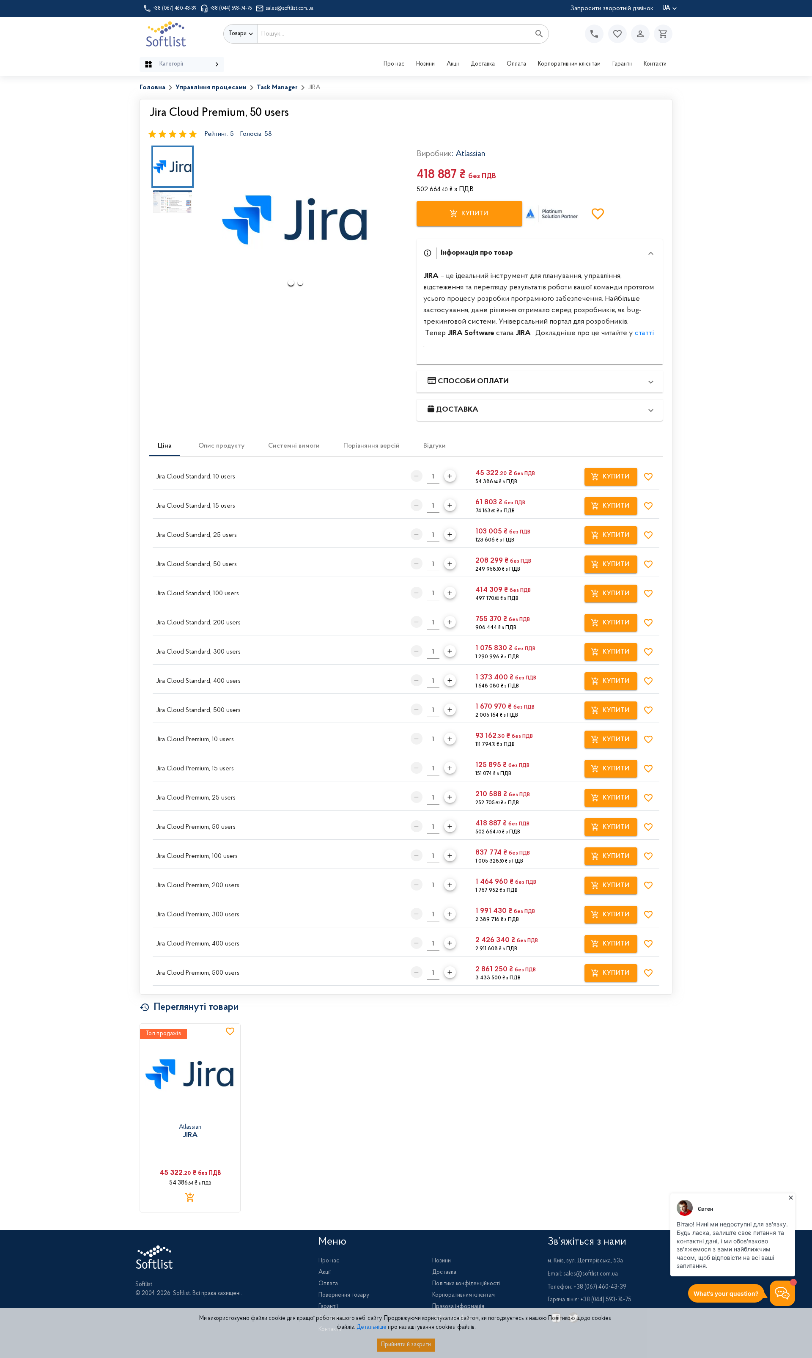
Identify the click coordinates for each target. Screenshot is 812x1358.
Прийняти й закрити (406, 1345)
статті (644, 333)
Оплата (516, 64)
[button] (617, 34)
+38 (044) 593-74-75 (231, 8)
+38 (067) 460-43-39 (175, 8)
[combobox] (394, 34)
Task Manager (277, 87)
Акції (453, 64)
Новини (425, 64)
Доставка (483, 64)
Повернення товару (343, 1295)
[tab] (164, 446)
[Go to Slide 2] (172, 201)
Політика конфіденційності (466, 1284)
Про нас (394, 64)
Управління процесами (211, 87)
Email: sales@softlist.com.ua (583, 1274)
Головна (152, 87)
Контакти (655, 64)
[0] (661, 34)
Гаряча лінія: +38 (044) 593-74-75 (589, 1300)
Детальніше (372, 1328)
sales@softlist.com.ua (289, 8)
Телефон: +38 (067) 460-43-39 (587, 1287)
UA (666, 8)
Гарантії (622, 64)
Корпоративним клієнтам (569, 64)
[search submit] (539, 34)
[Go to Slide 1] (172, 167)
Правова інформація (458, 1307)
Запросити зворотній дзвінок (612, 8)
